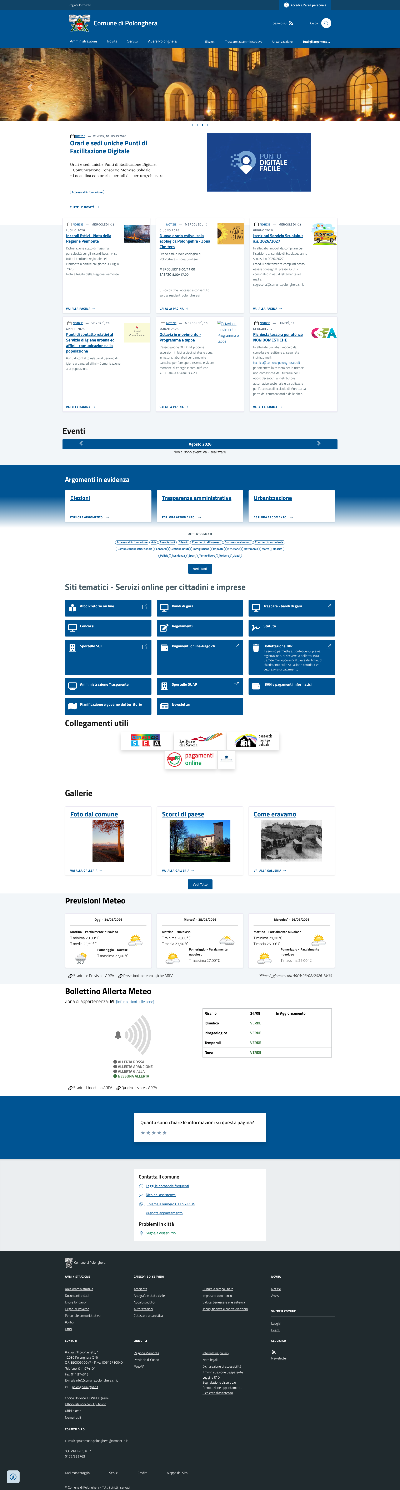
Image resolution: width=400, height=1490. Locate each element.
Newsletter (279, 1358)
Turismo (224, 555)
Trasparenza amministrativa (243, 41)
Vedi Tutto (200, 884)
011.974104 (87, 1368)
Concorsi (161, 548)
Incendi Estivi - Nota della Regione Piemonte (88, 238)
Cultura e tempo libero (217, 1288)
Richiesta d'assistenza (217, 1392)
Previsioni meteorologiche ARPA (148, 975)
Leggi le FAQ (211, 1377)
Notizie (276, 1288)
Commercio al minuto (238, 542)
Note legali (210, 1359)
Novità (112, 41)
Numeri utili (73, 1417)
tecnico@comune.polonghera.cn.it (276, 362)
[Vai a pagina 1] (192, 125)
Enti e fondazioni (76, 1302)
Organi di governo (77, 1308)
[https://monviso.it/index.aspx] (253, 741)
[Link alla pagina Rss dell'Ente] (273, 1352)
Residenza (178, 555)
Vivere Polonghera (162, 41)
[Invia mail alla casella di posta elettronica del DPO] (102, 1440)
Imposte (218, 548)
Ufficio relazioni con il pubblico (85, 1404)
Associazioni (167, 542)
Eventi (275, 1330)
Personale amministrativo (82, 1315)
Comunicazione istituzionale (135, 548)
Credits (142, 1472)
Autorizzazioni (143, 1308)
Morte (265, 548)
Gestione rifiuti (179, 548)
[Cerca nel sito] (324, 23)
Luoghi (275, 1323)
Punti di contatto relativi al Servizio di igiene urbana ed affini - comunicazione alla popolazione (90, 343)
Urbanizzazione (282, 41)
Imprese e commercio (217, 1295)
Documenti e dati (77, 1295)
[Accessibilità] (13, 1477)
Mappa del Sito (177, 1472)
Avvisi (275, 1295)
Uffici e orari (73, 1410)
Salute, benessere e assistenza (223, 1302)
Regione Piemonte (80, 5)
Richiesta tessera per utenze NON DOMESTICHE (278, 337)
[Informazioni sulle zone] (135, 1001)
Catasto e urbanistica (148, 1315)
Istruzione (233, 548)
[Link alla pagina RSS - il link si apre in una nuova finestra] (291, 23)
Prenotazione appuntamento (222, 1387)
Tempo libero (207, 555)
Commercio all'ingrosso (206, 542)
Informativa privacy (215, 1352)
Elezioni (210, 41)
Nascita (277, 548)
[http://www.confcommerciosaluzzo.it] (226, 760)
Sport (192, 555)
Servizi (132, 41)
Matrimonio (251, 548)
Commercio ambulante (269, 542)
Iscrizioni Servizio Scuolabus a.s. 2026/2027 (278, 238)
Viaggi (236, 555)
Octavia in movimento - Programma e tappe (180, 337)
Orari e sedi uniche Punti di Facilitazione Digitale (108, 147)
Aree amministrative (79, 1288)
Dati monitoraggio (77, 1472)
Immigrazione (200, 548)
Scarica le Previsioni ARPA (93, 975)
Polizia (164, 555)
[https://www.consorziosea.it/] (147, 741)
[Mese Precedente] (81, 443)
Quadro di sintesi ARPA (139, 1087)
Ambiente (140, 1288)
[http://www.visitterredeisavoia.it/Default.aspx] (200, 741)
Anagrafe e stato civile (149, 1295)
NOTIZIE (80, 136)
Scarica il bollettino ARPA (92, 1087)
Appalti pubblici (144, 1302)
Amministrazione (83, 41)
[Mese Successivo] (319, 443)
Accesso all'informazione (132, 542)
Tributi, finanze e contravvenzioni (225, 1308)
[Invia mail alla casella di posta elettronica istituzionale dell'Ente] (97, 1380)
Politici (69, 1322)
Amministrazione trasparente (222, 1372)
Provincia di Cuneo (146, 1359)
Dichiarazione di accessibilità (221, 1366)
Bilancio (183, 542)
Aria (153, 542)
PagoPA (139, 1366)
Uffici (68, 1328)
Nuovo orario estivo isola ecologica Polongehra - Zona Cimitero (185, 241)
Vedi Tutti (200, 568)
